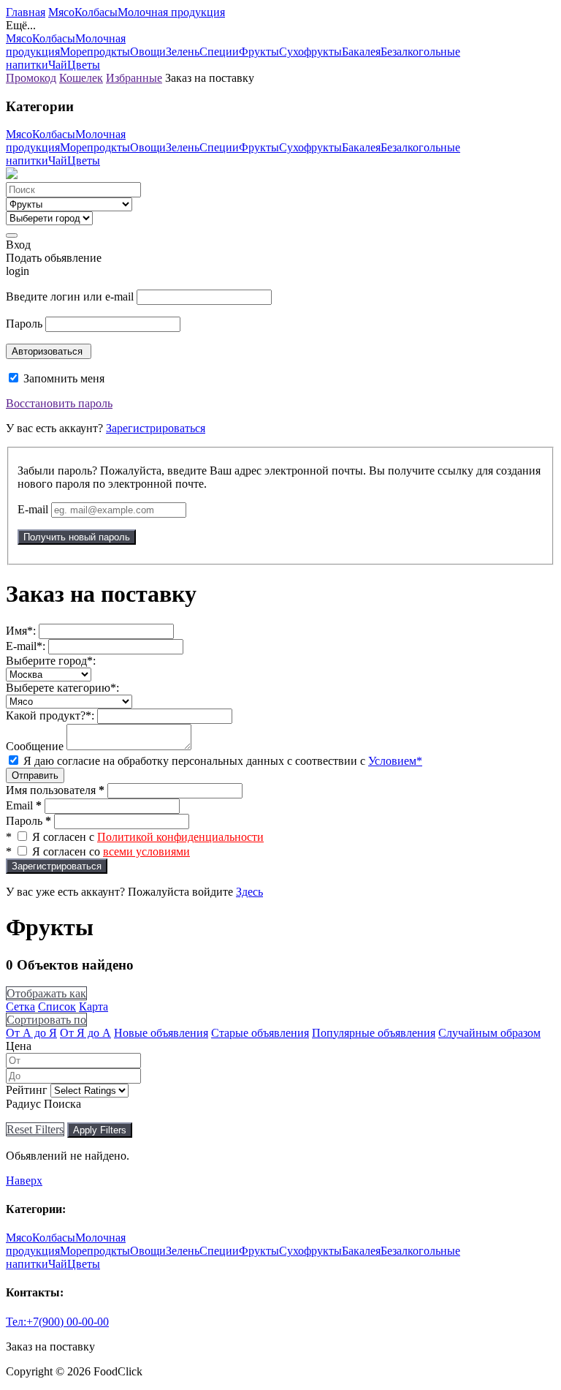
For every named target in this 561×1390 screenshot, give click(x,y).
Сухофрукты (310, 51)
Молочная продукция (171, 12)
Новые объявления (161, 1033)
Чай (57, 64)
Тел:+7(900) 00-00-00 (57, 1321)
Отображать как (46, 993)
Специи (219, 51)
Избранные (134, 78)
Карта (93, 1006)
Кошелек (81, 78)
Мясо (61, 12)
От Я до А (85, 1033)
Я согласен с (148, 837)
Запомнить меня (62, 378)
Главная (25, 12)
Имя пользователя (55, 790)
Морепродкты (95, 51)
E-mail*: (25, 646)
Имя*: (21, 630)
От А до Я (31, 1033)
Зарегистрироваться (155, 428)
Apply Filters (99, 1130)
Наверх (24, 1180)
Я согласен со (111, 851)
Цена (18, 1046)
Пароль (24, 323)
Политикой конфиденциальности (180, 837)
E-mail (33, 509)
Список (57, 1006)
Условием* (395, 761)
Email (24, 805)
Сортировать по (46, 1019)
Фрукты (259, 51)
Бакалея (361, 51)
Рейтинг (26, 1090)
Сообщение (35, 746)
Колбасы (96, 12)
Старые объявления (260, 1033)
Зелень (182, 51)
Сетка (20, 1006)
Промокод (31, 78)
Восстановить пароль (59, 403)
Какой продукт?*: (50, 715)
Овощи (148, 51)
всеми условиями (146, 851)
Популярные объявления (373, 1033)
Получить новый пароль (76, 537)
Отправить (35, 775)
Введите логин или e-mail (70, 296)
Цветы (83, 64)
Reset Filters (35, 1129)
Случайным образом (489, 1033)
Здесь (249, 891)
